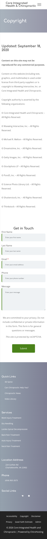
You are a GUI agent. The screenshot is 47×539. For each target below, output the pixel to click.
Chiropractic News (13, 393)
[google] (3, 496)
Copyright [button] (24, 516)
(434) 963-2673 (11, 480)
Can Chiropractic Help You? (16, 387)
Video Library (10, 399)
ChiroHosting (36, 531)
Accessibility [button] (11, 516)
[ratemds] (29, 496)
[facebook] (9, 496)
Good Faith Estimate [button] (24, 522)
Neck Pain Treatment (11, 446)
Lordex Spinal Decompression (15, 429)
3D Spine (9, 382)
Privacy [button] (9, 522)
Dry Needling (7, 423)
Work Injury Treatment (11, 418)
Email (5, 259)
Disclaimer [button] (36, 516)
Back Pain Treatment (11, 435)
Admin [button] (38, 522)
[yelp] (16, 496)
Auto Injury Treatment (11, 440)
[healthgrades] (23, 496)
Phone (5, 272)
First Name (7, 231)
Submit (23, 348)
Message (6, 286)
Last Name (7, 245)
